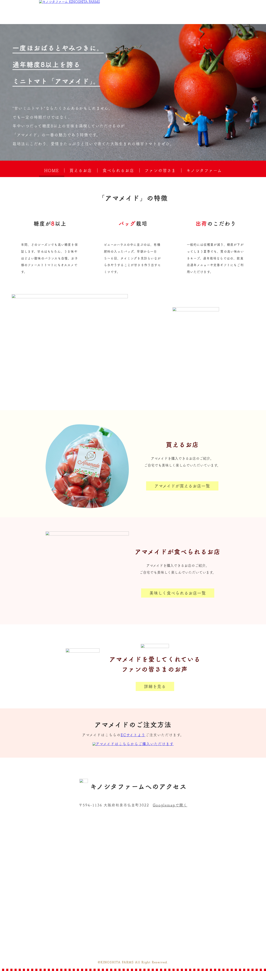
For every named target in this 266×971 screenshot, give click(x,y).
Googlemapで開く (170, 805)
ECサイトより (133, 735)
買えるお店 (80, 170)
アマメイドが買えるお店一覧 (182, 486)
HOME (51, 170)
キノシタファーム (204, 170)
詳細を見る (155, 686)
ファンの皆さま (160, 170)
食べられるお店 (118, 170)
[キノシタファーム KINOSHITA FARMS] (69, 1)
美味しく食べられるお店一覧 (177, 593)
